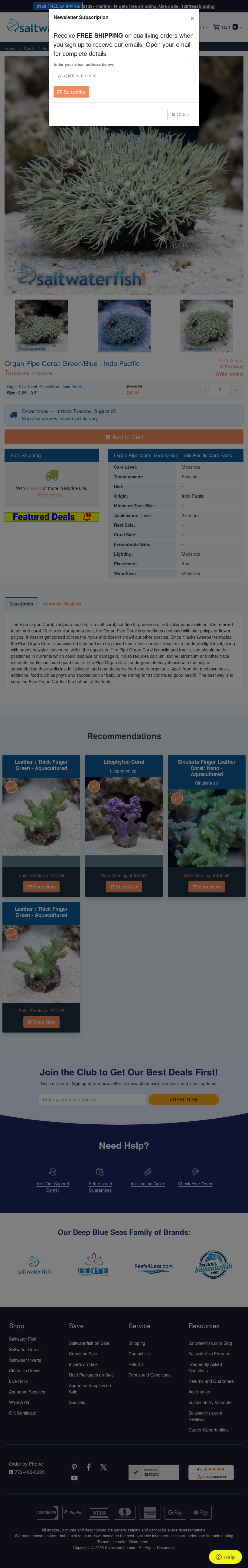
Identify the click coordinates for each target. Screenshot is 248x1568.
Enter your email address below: (84, 64)
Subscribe (73, 91)
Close (182, 114)
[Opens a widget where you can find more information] (225, 1557)
